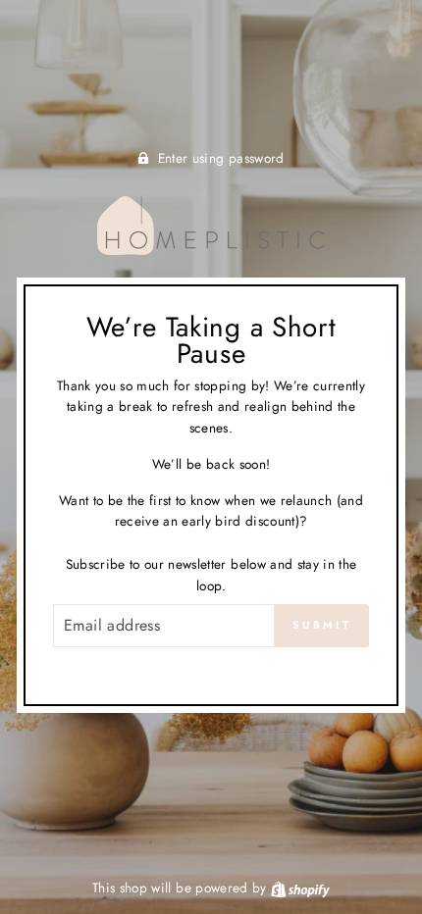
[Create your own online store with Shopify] (300, 887)
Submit (321, 625)
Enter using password (221, 158)
